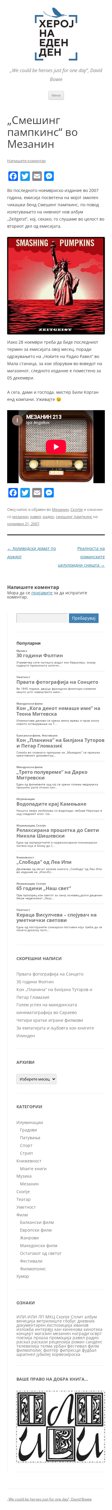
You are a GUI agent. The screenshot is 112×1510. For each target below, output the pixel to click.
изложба (25, 1329)
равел (35, 516)
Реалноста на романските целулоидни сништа (81, 556)
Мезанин (60, 509)
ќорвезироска (66, 1354)
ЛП (41, 1317)
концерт (24, 1333)
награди (80, 1333)
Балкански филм (37, 1222)
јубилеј (43, 1354)
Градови (28, 1130)
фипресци (70, 1350)
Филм (22, 1215)
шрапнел (25, 1354)
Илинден (25, 1035)
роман (78, 1342)
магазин (43, 1333)
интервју (44, 1329)
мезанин (20, 516)
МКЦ (50, 1317)
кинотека (93, 1329)
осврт (96, 1333)
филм (93, 1346)
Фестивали (31, 1261)
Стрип (26, 1153)
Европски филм (36, 1230)
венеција (25, 1321)
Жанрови (29, 1238)
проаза (40, 1337)
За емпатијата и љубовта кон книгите (55, 1028)
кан (58, 1329)
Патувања (30, 1137)
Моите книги (33, 1168)
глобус (69, 1321)
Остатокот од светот (41, 1253)
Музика (24, 1176)
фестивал (77, 1346)
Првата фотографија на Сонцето (49, 974)
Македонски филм (38, 1245)
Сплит (77, 1317)
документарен (31, 1325)
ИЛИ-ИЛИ (26, 1317)
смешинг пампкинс (74, 516)
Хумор (22, 1276)
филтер (51, 1350)
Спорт (26, 1145)
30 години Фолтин (35, 982)
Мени (56, 95)
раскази (39, 1342)
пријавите (42, 593)
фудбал (89, 1350)
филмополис (29, 1350)
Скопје (76, 509)
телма (46, 1346)
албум (91, 1317)
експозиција (59, 1325)
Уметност (26, 1207)
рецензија (59, 1342)
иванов (80, 1325)
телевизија (27, 1346)
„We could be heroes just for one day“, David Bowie (49, 1499)
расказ (23, 1342)
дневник (86, 1321)
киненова (72, 1329)
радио (48, 516)
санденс (94, 1342)
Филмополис (33, 1269)
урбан (60, 1346)
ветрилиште (49, 1321)
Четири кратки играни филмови (49, 1020)
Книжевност (29, 1161)
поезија (24, 1337)
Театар (23, 1199)
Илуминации (29, 1122)
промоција (60, 1337)
